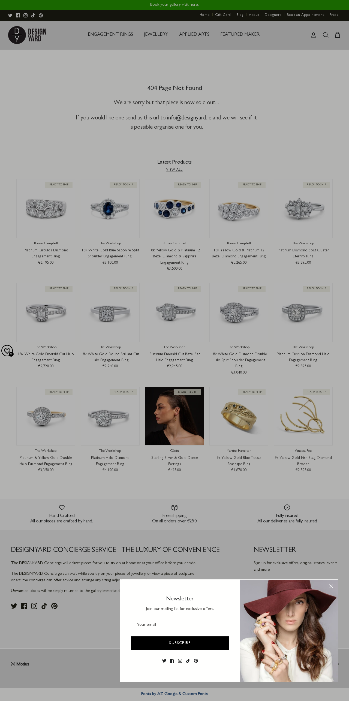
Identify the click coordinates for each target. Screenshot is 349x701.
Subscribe (180, 643)
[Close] (331, 586)
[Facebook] (172, 661)
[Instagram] (180, 661)
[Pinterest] (196, 661)
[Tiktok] (188, 661)
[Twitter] (164, 661)
